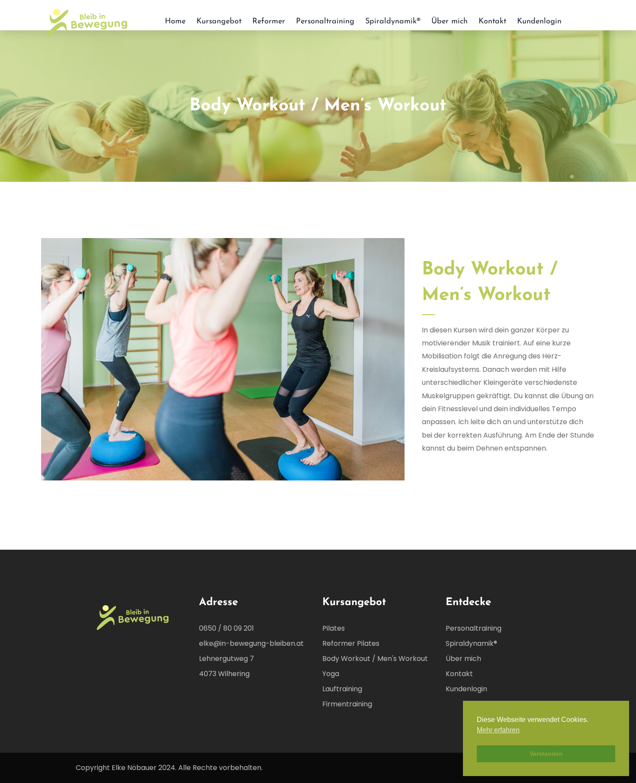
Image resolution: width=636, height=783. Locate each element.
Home (175, 22)
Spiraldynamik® (393, 22)
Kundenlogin (539, 22)
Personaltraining (325, 22)
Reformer (268, 22)
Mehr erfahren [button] (498, 730)
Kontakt (492, 22)
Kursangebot (218, 22)
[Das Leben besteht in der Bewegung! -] (87, 21)
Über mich (449, 22)
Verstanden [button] (546, 753)
